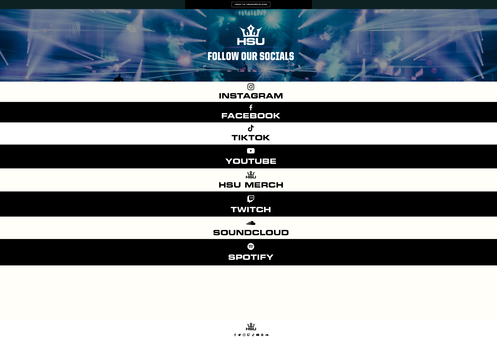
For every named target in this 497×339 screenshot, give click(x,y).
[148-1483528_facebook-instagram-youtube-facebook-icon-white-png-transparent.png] (251, 107)
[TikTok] (250, 128)
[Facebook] (235, 335)
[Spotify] (250, 246)
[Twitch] (250, 198)
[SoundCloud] (250, 222)
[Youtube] (250, 150)
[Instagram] (250, 86)
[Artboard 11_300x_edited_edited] (248, 335)
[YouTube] (258, 335)
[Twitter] (239, 335)
